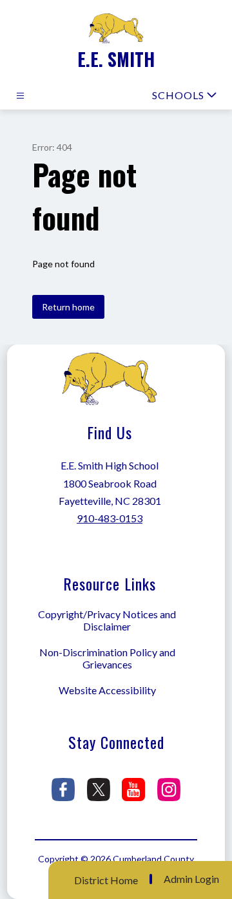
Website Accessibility (107, 690)
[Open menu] (20, 95)
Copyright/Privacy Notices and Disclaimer (107, 620)
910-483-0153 (109, 518)
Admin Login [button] (191, 879)
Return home (68, 306)
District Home (106, 880)
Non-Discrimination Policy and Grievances (107, 658)
